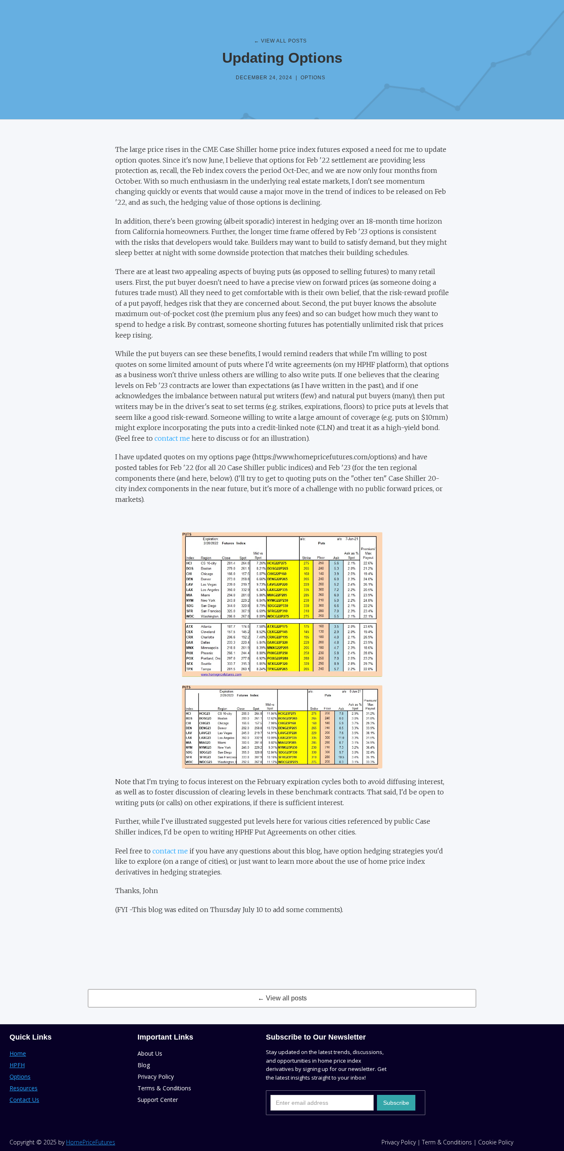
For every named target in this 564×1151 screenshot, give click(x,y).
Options (313, 77)
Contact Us (24, 1100)
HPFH (17, 1065)
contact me (172, 438)
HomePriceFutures (90, 1142)
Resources (23, 1088)
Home (17, 1053)
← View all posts (282, 998)
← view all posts (280, 41)
